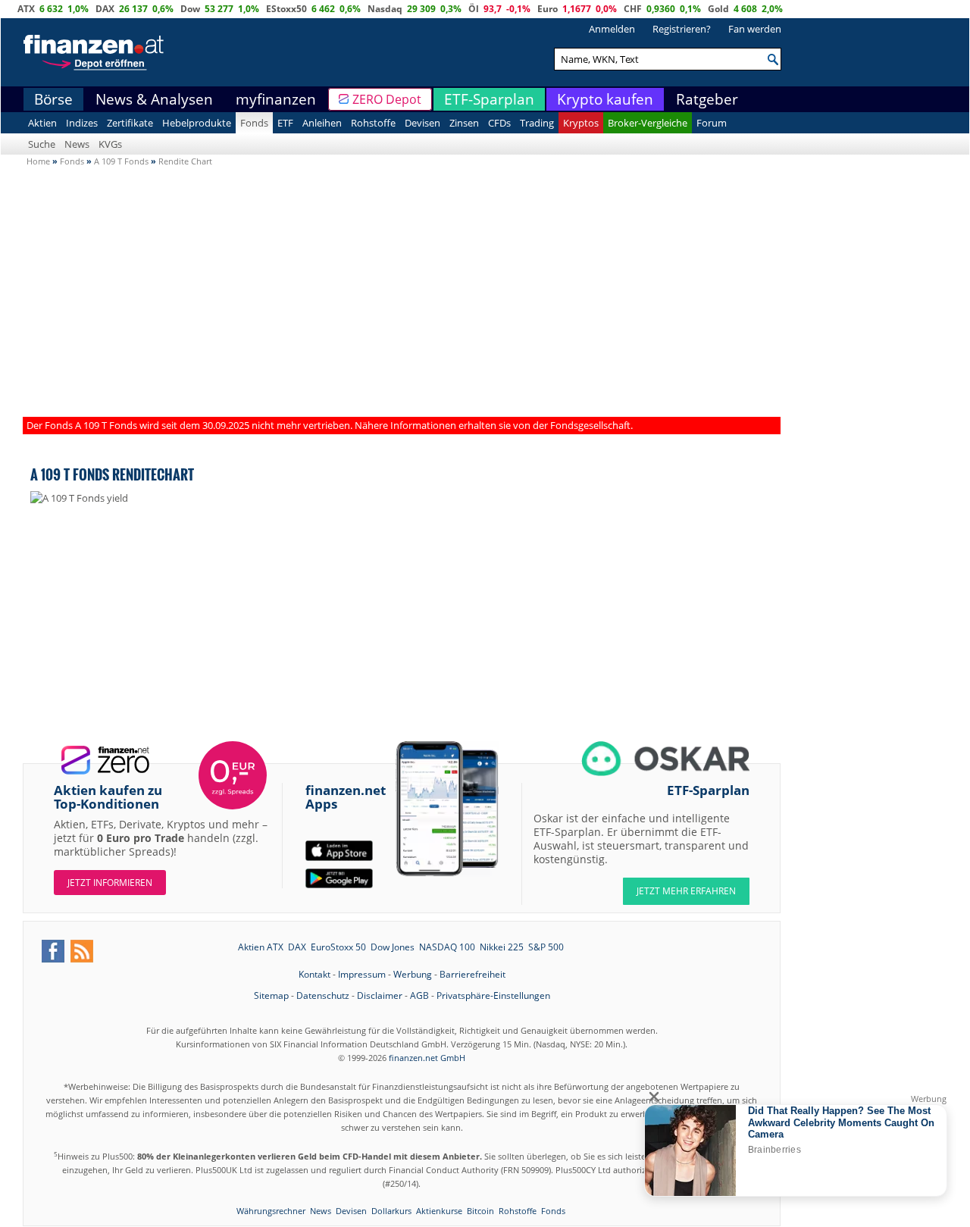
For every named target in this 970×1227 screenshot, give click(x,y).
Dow (190, 8)
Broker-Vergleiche (647, 123)
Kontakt (314, 974)
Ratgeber (707, 99)
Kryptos (581, 123)
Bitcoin (480, 1210)
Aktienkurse (439, 1210)
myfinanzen (276, 99)
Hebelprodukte (196, 123)
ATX (26, 8)
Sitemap (271, 995)
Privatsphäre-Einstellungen (493, 995)
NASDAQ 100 (447, 947)
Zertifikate (130, 123)
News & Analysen (154, 99)
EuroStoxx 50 (338, 947)
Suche (41, 144)
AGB (419, 995)
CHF (633, 8)
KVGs (110, 144)
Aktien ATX (260, 947)
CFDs (499, 123)
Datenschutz (322, 995)
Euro (547, 8)
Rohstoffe (373, 123)
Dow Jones (393, 947)
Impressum (362, 974)
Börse (53, 99)
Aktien (42, 123)
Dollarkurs (391, 1210)
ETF (285, 123)
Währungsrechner (270, 1210)
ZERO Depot (386, 99)
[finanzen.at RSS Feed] (81, 951)
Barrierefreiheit (472, 974)
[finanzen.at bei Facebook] (53, 951)
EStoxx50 (286, 8)
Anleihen (322, 123)
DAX (104, 8)
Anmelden (612, 29)
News (76, 144)
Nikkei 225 (502, 947)
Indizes (82, 123)
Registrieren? (681, 29)
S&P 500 (546, 947)
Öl (473, 8)
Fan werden (754, 29)
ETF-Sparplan (489, 99)
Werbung (412, 974)
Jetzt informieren (109, 882)
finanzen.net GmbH (427, 1057)
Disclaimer (379, 995)
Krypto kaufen (605, 99)
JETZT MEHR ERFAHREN (686, 890)
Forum (711, 123)
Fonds (254, 123)
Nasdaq (385, 8)
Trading (537, 123)
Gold (718, 8)
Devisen (422, 123)
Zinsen (464, 123)
